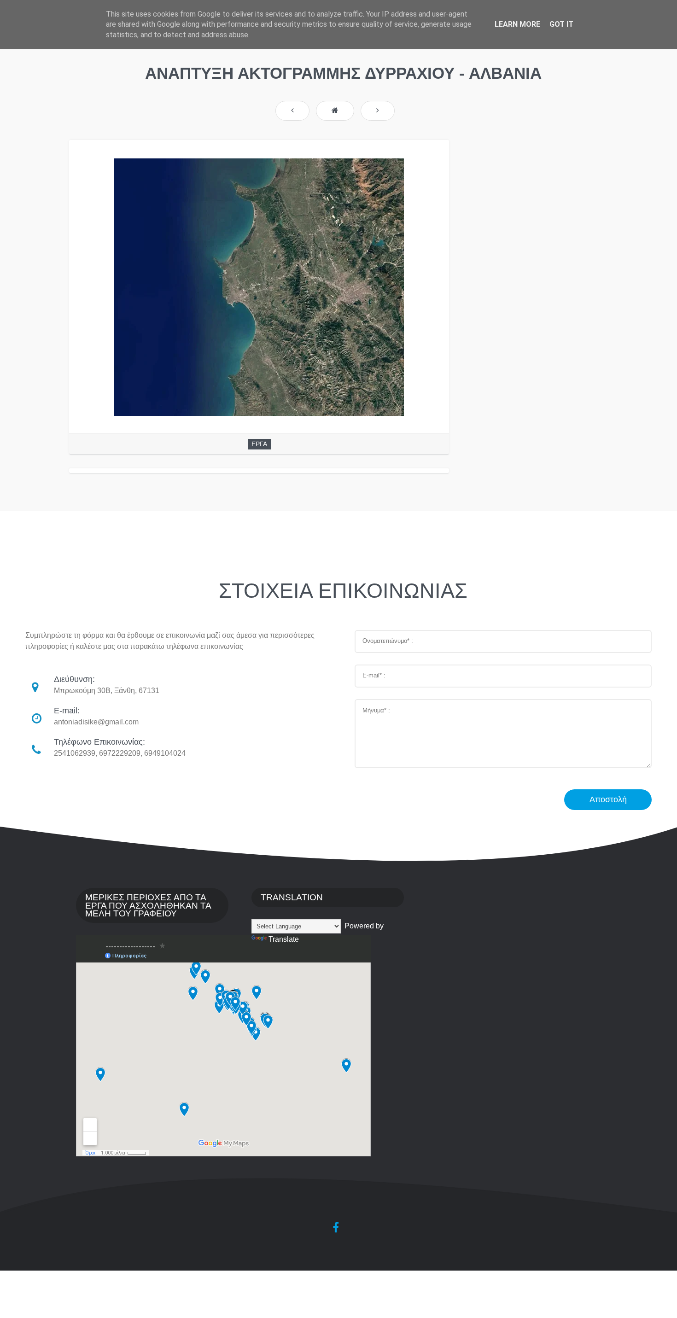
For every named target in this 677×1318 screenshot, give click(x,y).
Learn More (517, 24)
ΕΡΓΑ (259, 444)
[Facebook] (335, 1227)
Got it (561, 24)
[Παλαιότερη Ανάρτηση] (378, 111)
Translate (283, 939)
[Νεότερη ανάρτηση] (292, 111)
